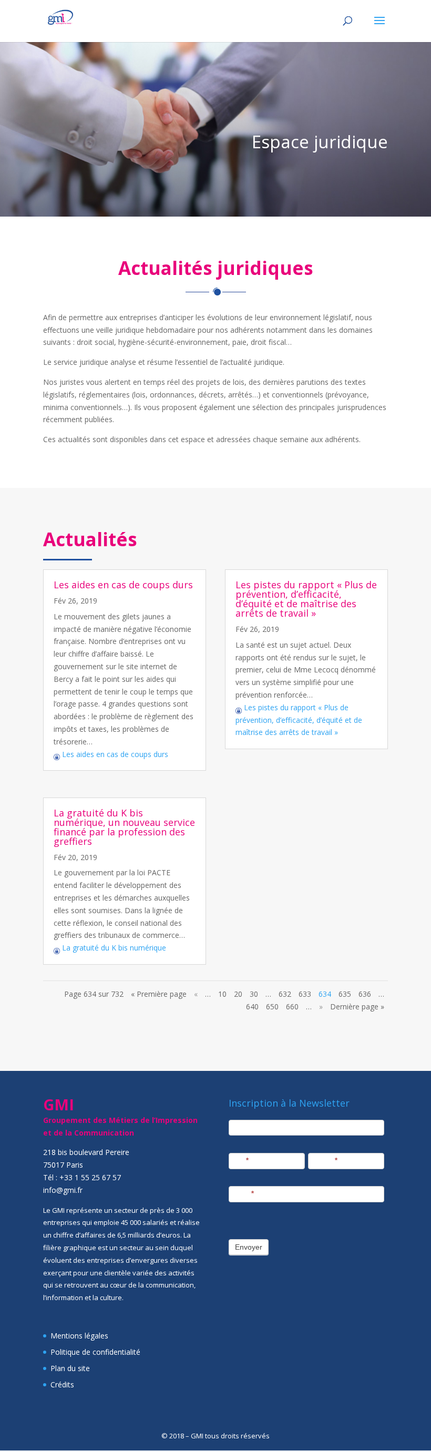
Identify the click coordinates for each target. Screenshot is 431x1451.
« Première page (159, 994)
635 (344, 994)
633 (305, 994)
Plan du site (70, 1368)
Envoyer (248, 1247)
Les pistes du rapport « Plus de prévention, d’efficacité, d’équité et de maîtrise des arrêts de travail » (306, 598)
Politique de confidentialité (95, 1352)
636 (364, 994)
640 (252, 1006)
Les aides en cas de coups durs (123, 584)
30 (254, 994)
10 (222, 994)
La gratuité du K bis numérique (113, 948)
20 (238, 994)
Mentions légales (79, 1336)
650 (272, 1006)
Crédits (62, 1384)
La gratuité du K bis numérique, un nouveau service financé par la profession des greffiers (124, 826)
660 (292, 1006)
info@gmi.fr (63, 1190)
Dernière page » (357, 1006)
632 (285, 994)
